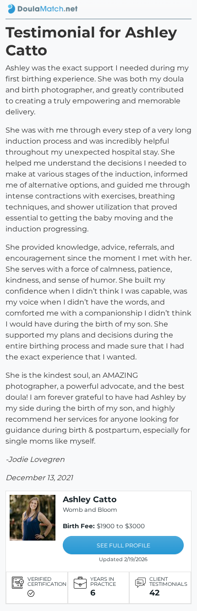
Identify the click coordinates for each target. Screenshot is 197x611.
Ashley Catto (90, 499)
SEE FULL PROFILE (123, 545)
